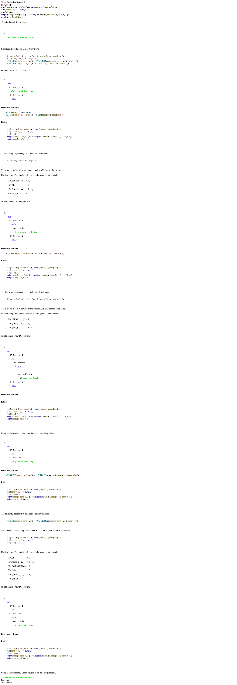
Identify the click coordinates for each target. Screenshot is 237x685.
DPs (9, 83)
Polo (14, 99)
